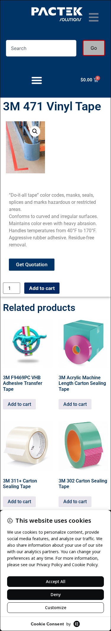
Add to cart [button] (19, 404)
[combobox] (41, 48)
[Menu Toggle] (36, 80)
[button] (35, 131)
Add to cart (42, 288)
